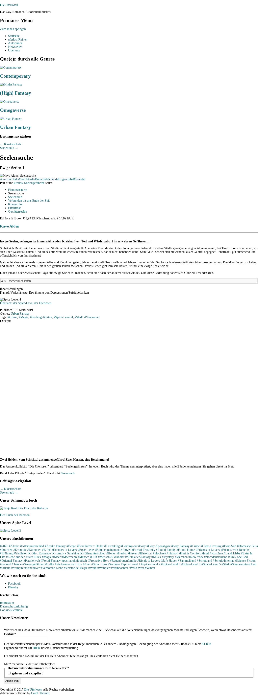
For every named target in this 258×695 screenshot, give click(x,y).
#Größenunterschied (92, 553)
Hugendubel (66, 179)
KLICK (207, 644)
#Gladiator (20, 553)
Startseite (14, 36)
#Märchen (181, 557)
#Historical (145, 553)
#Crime (195, 546)
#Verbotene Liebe (52, 568)
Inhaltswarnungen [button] (11, 289)
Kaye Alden (9, 226)
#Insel (205, 553)
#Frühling (6, 553)
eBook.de (40, 179)
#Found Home (185, 549)
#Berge (71, 546)
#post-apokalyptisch (74, 560)
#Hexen (132, 553)
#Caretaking (112, 546)
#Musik (156, 557)
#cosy (142, 546)
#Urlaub (5, 568)
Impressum (7, 602)
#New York (195, 557)
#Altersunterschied (32, 546)
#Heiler (111, 553)
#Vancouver (32, 568)
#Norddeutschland (215, 557)
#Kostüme (216, 553)
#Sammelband (187, 560)
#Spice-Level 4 (191, 564)
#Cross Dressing (211, 546)
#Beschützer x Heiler (90, 546)
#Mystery (168, 557)
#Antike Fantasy (55, 546)
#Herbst (122, 553)
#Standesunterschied (243, 564)
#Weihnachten (119, 568)
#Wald (92, 568)
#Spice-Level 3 (170, 564)
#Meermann (69, 557)
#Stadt (226, 564)
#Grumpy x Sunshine (65, 553)
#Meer (56, 557)
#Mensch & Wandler (111, 557)
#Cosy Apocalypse (159, 546)
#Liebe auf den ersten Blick (23, 557)
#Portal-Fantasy (51, 560)
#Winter (150, 568)
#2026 (4, 546)
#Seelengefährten (33, 564)
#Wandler (103, 568)
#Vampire (17, 568)
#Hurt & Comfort (189, 553)
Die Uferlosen (9, 5)
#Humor (172, 553)
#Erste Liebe (86, 549)
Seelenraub (9, 147)
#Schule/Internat (223, 560)
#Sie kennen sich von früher (73, 564)
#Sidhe (49, 564)
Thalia (15, 179)
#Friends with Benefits (235, 549)
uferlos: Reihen (17, 39)
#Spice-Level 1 (130, 564)
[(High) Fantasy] (11, 84)
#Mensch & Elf (87, 557)
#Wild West (136, 568)
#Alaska (14, 546)
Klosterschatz (10, 144)
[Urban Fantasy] (11, 118)
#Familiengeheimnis (107, 549)
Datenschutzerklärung (14, 606)
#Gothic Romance (39, 553)
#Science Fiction (245, 560)
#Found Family (166, 549)
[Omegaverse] (9, 101)
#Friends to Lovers (208, 549)
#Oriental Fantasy (11, 560)
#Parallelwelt (31, 560)
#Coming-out (129, 546)
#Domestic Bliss (247, 546)
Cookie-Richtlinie (11, 610)
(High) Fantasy (15, 93)
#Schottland (204, 560)
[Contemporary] (11, 67)
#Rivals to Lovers (148, 560)
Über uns (14, 50)
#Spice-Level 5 (211, 564)
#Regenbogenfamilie (123, 560)
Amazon (5, 179)
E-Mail (10, 634)
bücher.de (52, 179)
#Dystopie (19, 549)
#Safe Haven (169, 560)
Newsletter (15, 46)
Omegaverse (13, 110)
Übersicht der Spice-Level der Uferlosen (25, 303)
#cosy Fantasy (180, 546)
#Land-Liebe (232, 553)
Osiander (79, 179)
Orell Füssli (26, 179)
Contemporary (15, 76)
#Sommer (114, 564)
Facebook (14, 583)
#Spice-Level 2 (150, 564)
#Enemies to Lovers (64, 549)
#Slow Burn (99, 564)
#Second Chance (11, 564)
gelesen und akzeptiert (27, 673)
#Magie (47, 557)
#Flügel (126, 549)
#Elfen (46, 549)
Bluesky (13, 587)
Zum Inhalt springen (13, 29)
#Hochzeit (159, 553)
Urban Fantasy (15, 127)
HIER (36, 648)
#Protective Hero (98, 560)
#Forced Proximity (143, 549)
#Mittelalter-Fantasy (138, 557)
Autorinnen (15, 43)
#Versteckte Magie (75, 568)
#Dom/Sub (229, 546)
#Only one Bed (238, 557)
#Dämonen (34, 549)
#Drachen (6, 549)
